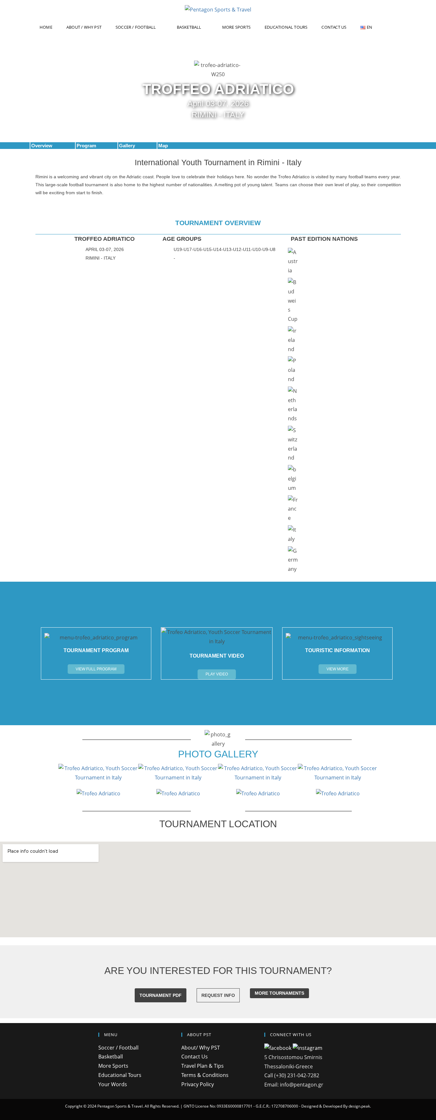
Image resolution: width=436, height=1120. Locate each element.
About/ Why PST (200, 1047)
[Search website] (394, 27)
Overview (41, 145)
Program (86, 145)
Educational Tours (119, 1075)
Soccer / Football (118, 1047)
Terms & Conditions (205, 1075)
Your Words (112, 1084)
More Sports (113, 1065)
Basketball (110, 1056)
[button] (96, 669)
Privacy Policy (197, 1084)
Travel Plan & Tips (202, 1065)
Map (163, 145)
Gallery (127, 145)
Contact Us (194, 1056)
